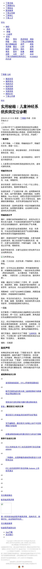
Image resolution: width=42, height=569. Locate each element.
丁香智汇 (9, 15)
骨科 (8, 29)
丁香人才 (9, 18)
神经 (7, 27)
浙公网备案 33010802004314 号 (21, 545)
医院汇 (16, 49)
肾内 (15, 39)
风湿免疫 (24, 39)
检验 (32, 42)
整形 (7, 51)
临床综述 (9, 86)
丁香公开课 (25, 42)
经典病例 (9, 89)
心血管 (9, 34)
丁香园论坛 (10, 5)
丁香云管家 (10, 13)
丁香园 (4, 74)
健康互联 (17, 56)
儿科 (15, 54)
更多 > (3, 406)
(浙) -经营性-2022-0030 (28, 543)
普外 (15, 51)
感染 (32, 39)
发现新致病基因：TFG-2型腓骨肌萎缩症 (22, 383)
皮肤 (32, 47)
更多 (8, 37)
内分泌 (8, 59)
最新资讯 (9, 81)
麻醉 (32, 51)
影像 (22, 51)
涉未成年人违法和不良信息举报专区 (21, 561)
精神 (7, 49)
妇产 (22, 54)
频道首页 (9, 79)
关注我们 (9, 535)
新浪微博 (9, 10)
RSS (2, 100)
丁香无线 (9, 3)
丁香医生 (9, 8)
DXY (22, 541)
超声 (22, 44)
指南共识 (9, 84)
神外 (22, 49)
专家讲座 (9, 91)
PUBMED (34, 57)
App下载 (9, 532)
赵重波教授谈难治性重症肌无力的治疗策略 (23, 434)
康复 (32, 44)
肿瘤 (8, 32)
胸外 (7, 39)
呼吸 (7, 42)
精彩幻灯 (9, 94)
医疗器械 (9, 44)
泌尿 (7, 54)
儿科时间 (32, 333)
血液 (15, 44)
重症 (15, 47)
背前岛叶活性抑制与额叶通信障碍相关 (21, 402)
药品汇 (23, 56)
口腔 (22, 47)
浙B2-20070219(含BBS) (13, 543)
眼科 (32, 49)
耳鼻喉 (8, 47)
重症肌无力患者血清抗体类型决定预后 (21, 415)
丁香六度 (9, 56)
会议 (32, 54)
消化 (15, 42)
